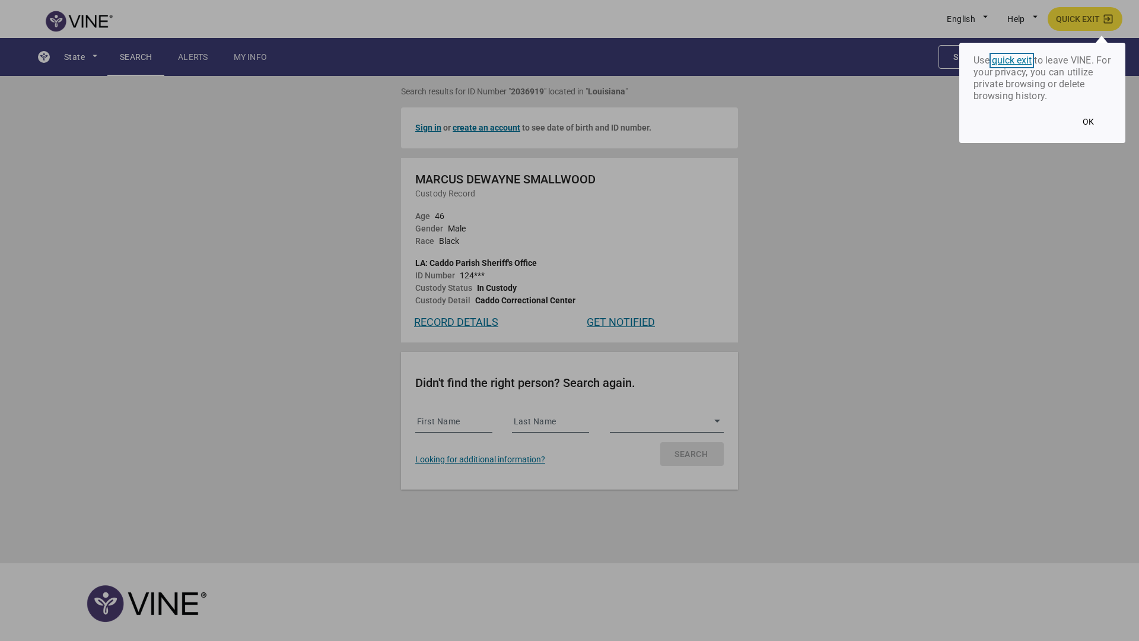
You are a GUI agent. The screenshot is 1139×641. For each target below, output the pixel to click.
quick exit (1012, 60)
